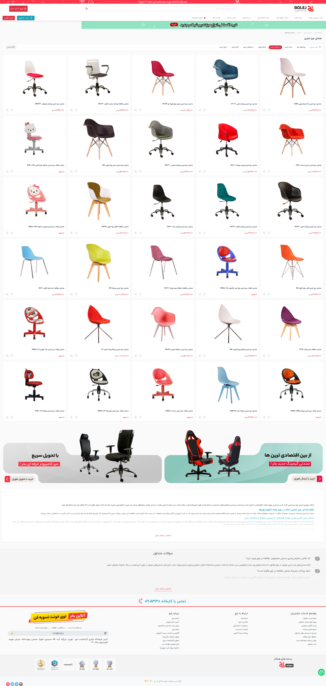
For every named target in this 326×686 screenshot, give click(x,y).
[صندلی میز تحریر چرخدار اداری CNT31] (291, 200)
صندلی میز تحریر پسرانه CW (118, 288)
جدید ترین (288, 47)
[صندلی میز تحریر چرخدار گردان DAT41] (227, 200)
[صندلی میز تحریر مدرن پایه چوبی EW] (98, 139)
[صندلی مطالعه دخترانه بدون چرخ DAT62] (163, 262)
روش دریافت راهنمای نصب (306, 640)
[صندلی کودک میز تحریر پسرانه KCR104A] (34, 384)
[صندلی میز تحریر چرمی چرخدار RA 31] (227, 139)
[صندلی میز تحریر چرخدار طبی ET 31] (227, 77)
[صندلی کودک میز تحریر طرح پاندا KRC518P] (98, 384)
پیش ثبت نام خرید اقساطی (168, 626)
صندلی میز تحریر (289, 33)
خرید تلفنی (8, 18)
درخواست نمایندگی (240, 626)
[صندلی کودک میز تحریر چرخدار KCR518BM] (291, 384)
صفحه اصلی (318, 33)
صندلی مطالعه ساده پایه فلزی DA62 (51, 288)
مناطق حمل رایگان (309, 637)
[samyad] (41, 664)
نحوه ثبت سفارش (309, 618)
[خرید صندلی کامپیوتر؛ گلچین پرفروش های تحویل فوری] (82, 456)
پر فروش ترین (248, 47)
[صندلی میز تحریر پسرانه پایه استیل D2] (98, 323)
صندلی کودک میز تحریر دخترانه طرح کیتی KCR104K (45, 165)
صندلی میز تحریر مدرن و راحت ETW (308, 165)
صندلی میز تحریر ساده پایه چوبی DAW (307, 104)
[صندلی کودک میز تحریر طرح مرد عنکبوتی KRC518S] (227, 262)
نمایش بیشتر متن (163, 535)
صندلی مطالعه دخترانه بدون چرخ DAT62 (178, 288)
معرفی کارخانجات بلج (171, 640)
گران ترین (235, 47)
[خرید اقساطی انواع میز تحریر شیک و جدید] (163, 25)
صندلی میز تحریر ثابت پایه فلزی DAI (308, 288)
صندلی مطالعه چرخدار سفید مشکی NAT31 (113, 104)
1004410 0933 (58, 628)
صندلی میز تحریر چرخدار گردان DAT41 (243, 227)
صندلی (299, 33)
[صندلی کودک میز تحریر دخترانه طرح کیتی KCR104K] (34, 139)
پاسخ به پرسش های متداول (305, 633)
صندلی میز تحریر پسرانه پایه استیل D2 (114, 349)
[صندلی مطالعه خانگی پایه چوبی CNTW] (98, 200)
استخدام (244, 618)
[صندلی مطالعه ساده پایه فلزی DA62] (34, 262)
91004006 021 (75, 628)
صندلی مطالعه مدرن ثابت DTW (310, 349)
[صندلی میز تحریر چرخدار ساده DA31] (163, 200)
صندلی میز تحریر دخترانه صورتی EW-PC (179, 349)
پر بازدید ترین (275, 47)
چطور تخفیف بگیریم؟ (170, 637)
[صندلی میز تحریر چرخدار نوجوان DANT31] (34, 77)
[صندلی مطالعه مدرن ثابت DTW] (291, 323)
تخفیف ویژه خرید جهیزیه (169, 648)
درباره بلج (175, 618)
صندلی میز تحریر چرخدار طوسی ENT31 (179, 165)
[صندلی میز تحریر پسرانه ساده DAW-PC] (227, 384)
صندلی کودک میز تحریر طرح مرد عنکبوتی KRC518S (238, 288)
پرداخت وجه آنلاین (241, 633)
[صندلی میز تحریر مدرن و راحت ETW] (291, 139)
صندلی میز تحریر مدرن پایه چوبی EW (115, 165)
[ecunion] (54, 664)
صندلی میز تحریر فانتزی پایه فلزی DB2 (243, 349)
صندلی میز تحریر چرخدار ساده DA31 (180, 227)
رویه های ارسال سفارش (307, 622)
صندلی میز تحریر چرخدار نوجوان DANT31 (49, 104)
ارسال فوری (262, 47)
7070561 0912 (41, 628)
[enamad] (68, 664)
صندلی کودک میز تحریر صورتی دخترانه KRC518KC (46, 227)
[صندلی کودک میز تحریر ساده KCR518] (163, 384)
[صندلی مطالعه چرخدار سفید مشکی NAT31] (98, 77)
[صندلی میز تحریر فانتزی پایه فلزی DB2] (227, 323)
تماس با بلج (243, 622)
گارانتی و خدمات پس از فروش (167, 633)
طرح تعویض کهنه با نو (170, 644)
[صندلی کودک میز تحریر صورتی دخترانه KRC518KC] (34, 200)
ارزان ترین (223, 47)
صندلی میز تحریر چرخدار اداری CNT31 (308, 227)
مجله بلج (175, 629)
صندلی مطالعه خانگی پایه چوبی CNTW (115, 227)
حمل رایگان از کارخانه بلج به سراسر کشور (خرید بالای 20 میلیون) (163, 2)
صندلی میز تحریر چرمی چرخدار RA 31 (244, 165)
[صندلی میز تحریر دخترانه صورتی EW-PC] (163, 323)
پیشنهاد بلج (301, 47)
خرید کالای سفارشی (308, 626)
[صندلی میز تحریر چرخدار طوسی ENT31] (163, 139)
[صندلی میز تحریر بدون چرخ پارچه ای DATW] (163, 77)
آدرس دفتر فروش (172, 622)
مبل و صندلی (308, 33)
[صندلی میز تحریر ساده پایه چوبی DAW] (291, 77)
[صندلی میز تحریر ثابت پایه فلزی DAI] (291, 262)
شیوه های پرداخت (309, 629)
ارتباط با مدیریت (241, 629)
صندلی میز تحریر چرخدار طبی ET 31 (244, 104)
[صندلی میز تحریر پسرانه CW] (98, 262)
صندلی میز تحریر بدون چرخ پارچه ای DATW (177, 104)
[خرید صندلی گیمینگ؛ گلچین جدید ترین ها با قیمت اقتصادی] (243, 456)
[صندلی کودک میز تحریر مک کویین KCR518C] (34, 323)
